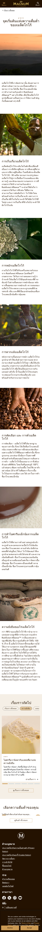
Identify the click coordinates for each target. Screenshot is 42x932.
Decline (10, 928)
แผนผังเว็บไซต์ (7, 886)
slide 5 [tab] (30, 783)
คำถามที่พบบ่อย (8, 879)
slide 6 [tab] (37, 783)
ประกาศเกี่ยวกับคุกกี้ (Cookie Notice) (16, 855)
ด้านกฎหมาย (7, 869)
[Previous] (4, 737)
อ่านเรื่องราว (31, 779)
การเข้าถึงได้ (7, 862)
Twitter (9, 898)
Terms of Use (26, 923)
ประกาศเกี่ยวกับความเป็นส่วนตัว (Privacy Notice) (18, 849)
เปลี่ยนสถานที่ (11, 907)
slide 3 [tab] (17, 783)
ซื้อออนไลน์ (6, 866)
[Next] (38, 737)
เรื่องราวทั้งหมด (11, 708)
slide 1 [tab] (5, 783)
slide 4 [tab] (24, 783)
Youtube (20, 898)
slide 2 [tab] (11, 783)
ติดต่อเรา (5, 883)
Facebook (4, 898)
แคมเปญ (38, 708)
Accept (29, 928)
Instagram (15, 898)
